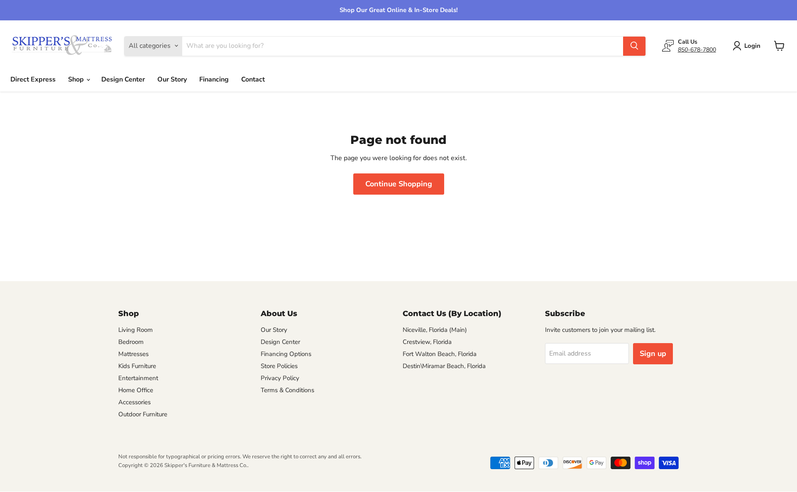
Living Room (135, 330)
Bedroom (131, 342)
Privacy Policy (280, 378)
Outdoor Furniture (142, 414)
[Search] (634, 45)
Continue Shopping (398, 184)
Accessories (134, 402)
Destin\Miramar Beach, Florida (444, 366)
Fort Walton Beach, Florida (440, 354)
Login (752, 46)
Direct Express (33, 79)
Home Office (135, 390)
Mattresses (133, 354)
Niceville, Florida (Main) (435, 330)
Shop (77, 79)
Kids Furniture (137, 366)
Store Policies (279, 366)
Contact (253, 79)
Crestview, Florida (427, 342)
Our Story (172, 79)
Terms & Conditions (287, 390)
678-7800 (697, 49)
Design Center (123, 79)
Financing (214, 79)
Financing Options (286, 354)
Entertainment (138, 378)
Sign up (653, 353)
